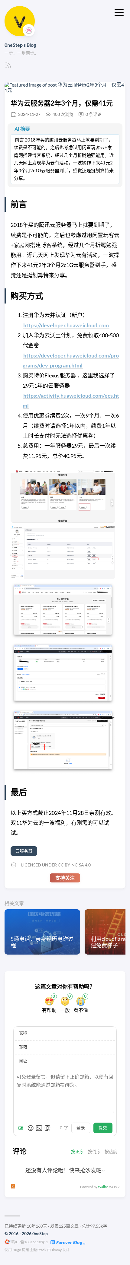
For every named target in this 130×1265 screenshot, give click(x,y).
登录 (80, 1127)
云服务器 (23, 850)
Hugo (16, 1250)
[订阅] (8, 67)
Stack (42, 1250)
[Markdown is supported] (22, 1128)
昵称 (23, 1033)
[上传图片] (39, 1128)
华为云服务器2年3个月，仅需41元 (62, 103)
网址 (23, 1060)
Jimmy (56, 1250)
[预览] (47, 1128)
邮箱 (23, 1046)
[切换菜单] (119, 11)
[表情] (30, 1128)
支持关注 (65, 878)
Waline (103, 1187)
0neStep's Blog (20, 45)
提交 (103, 1127)
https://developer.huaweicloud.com (66, 325)
